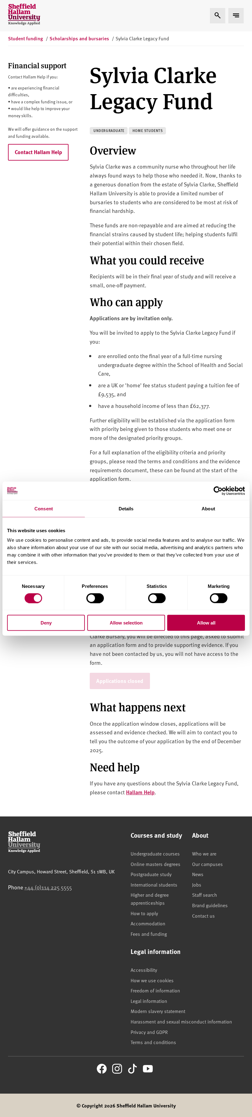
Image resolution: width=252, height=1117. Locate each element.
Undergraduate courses (155, 853)
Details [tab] (126, 508)
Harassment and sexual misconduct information (181, 1021)
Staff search (204, 894)
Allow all (206, 622)
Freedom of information (155, 990)
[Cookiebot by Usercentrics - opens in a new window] (218, 490)
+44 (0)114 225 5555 (48, 887)
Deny (46, 622)
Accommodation (148, 923)
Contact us (203, 915)
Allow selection (126, 622)
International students (154, 884)
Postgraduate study (151, 874)
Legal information (149, 1000)
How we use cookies (152, 980)
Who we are (204, 853)
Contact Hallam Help (38, 152)
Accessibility (144, 969)
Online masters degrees (155, 863)
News (197, 874)
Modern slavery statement (158, 1010)
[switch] (95, 598)
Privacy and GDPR (149, 1031)
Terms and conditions (153, 1042)
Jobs (196, 884)
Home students (147, 130)
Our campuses (207, 863)
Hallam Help (140, 792)
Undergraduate (108, 130)
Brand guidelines (210, 905)
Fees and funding (149, 933)
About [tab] (208, 508)
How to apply (144, 913)
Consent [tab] (43, 508)
